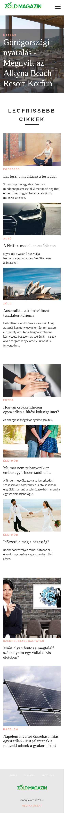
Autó (7, 238)
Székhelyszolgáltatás (23, 641)
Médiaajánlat (32, 805)
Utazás (10, 35)
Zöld (7, 303)
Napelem (10, 729)
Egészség (11, 169)
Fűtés (8, 400)
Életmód (10, 460)
